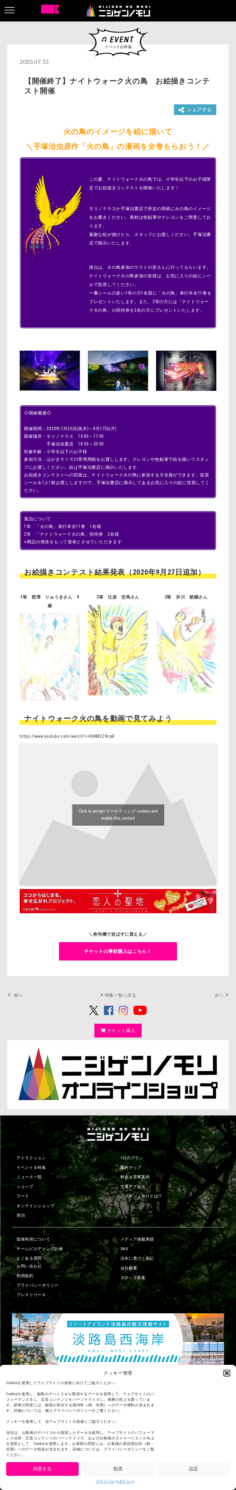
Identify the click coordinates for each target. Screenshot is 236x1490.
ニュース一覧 (29, 1177)
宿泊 (21, 1215)
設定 (193, 1469)
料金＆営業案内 (135, 1177)
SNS (124, 1248)
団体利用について (33, 1239)
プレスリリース (31, 1294)
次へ (219, 995)
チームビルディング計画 (40, 1248)
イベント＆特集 (31, 1167)
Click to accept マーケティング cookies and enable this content (118, 815)
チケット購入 (121, 1030)
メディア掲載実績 (137, 1239)
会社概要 (128, 1268)
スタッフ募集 (133, 1277)
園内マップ (131, 1167)
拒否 (118, 1469)
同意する (42, 1469)
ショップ (25, 1186)
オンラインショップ (35, 1205)
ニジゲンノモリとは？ (141, 1196)
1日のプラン (132, 1158)
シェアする (199, 110)
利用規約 (25, 1275)
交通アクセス (133, 1186)
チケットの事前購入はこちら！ (118, 951)
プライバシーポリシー (115, 1481)
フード (23, 1196)
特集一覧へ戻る (120, 995)
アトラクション (31, 1158)
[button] (227, 1373)
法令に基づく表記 (137, 1258)
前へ (18, 995)
